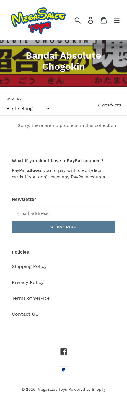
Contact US (25, 314)
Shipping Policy (29, 266)
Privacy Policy (28, 282)
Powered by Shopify (87, 389)
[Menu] (116, 20)
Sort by (14, 99)
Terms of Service (31, 298)
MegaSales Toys (52, 389)
